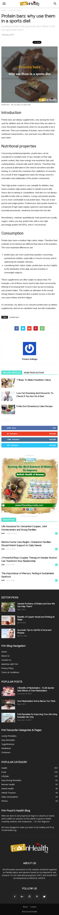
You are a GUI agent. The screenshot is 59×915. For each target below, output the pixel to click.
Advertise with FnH (9, 664)
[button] (55, 3)
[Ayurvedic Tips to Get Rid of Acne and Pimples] (8, 633)
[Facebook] (14, 896)
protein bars (14, 317)
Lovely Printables (8, 736)
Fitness (4, 801)
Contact (33, 907)
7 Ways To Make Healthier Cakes (33, 380)
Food (3, 772)
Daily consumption (9, 796)
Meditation (6, 748)
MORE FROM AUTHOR (34, 373)
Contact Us (6, 660)
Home (3, 10)
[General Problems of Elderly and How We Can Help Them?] (8, 607)
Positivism (5, 752)
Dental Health (7, 788)
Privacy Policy (7, 668)
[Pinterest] (37, 896)
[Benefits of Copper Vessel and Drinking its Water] (8, 620)
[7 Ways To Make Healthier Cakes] (8, 383)
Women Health (8, 784)
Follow (52, 434)
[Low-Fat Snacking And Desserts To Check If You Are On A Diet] (8, 396)
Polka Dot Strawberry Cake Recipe (34, 406)
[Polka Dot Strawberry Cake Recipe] (8, 409)
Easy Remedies (8, 740)
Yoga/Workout (7, 744)
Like (54, 428)
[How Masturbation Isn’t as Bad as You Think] (8, 704)
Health (4, 768)
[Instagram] (29, 896)
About (25, 907)
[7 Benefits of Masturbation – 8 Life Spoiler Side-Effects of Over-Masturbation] (8, 691)
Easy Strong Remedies (11, 780)
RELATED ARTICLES (12, 373)
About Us (5, 656)
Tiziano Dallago (29, 359)
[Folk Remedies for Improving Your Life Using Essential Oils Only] (8, 717)
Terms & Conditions (10, 672)
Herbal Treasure (8, 792)
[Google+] (22, 896)
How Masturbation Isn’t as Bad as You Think (36, 701)
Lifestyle (5, 776)
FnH (3, 533)
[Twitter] (44, 896)
